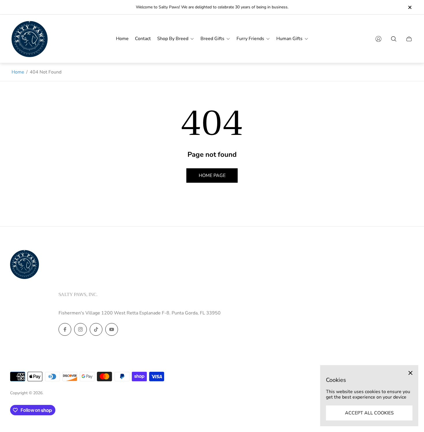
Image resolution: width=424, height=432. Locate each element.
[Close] (410, 373)
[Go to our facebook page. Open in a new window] (65, 329)
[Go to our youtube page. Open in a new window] (111, 329)
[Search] (393, 39)
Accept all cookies (369, 413)
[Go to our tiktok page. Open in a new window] (96, 329)
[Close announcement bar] (409, 7)
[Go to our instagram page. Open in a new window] (80, 329)
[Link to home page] (24, 265)
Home (18, 72)
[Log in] (378, 39)
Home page (212, 175)
